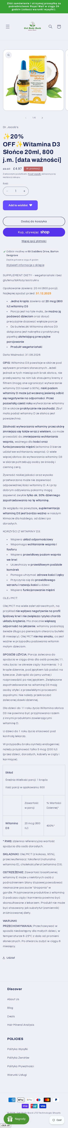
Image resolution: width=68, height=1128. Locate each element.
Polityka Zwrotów (18, 1057)
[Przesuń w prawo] (42, 118)
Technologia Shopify (49, 1113)
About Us (13, 999)
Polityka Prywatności (20, 1066)
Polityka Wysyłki (17, 1049)
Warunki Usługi (17, 1075)
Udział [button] (11, 957)
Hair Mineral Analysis (20, 1025)
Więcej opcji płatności (34, 241)
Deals (11, 1016)
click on (5, 1125)
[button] (7, 26)
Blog (10, 1008)
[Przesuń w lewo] (26, 118)
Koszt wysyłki (34, 174)
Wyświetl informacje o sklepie (25, 265)
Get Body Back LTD (27, 1113)
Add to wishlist (18, 205)
